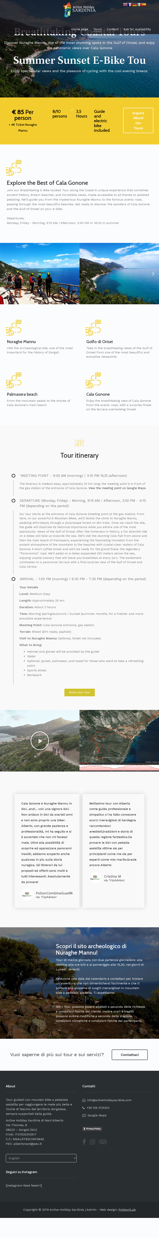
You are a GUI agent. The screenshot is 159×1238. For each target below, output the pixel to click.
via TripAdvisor (46, 897)
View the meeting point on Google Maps (117, 488)
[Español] (144, 4)
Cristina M (112, 876)
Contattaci (130, 1055)
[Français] (130, 4)
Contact (112, 29)
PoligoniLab (127, 1209)
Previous (6, 273)
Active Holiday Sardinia (67, 1209)
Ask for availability (137, 29)
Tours (97, 29)
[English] (125, 4)
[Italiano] (139, 4)
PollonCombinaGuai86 (54, 893)
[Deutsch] (134, 4)
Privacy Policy (93, 1128)
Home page (79, 29)
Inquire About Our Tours (138, 120)
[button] (79, 692)
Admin (91, 1209)
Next (153, 273)
